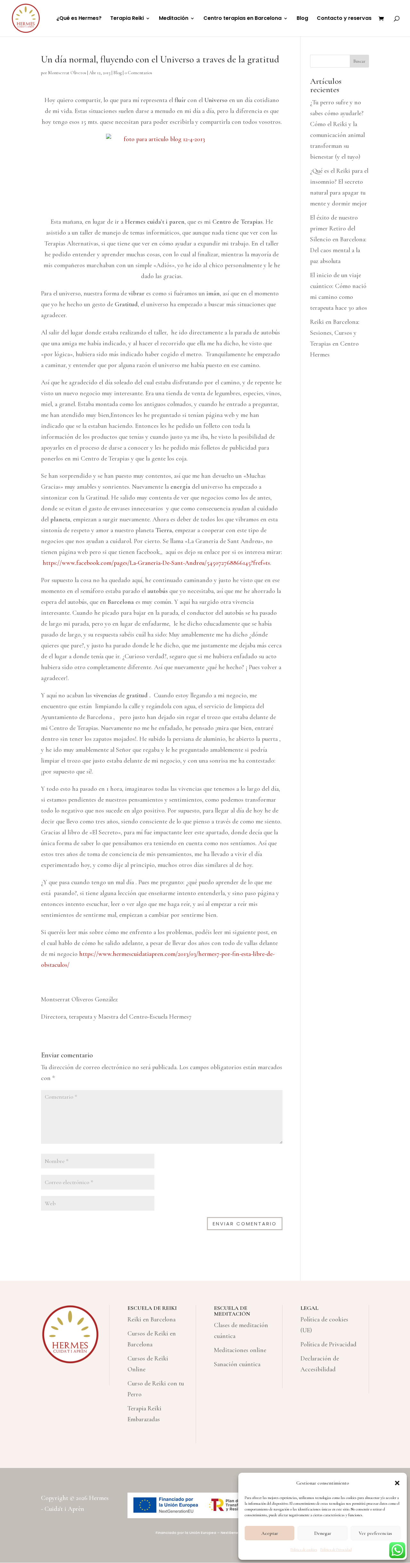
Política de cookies (304, 1549)
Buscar (359, 61)
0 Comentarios (138, 73)
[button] (397, 1483)
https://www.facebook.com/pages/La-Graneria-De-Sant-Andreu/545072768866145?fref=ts (156, 563)
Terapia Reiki (127, 19)
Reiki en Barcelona (151, 1319)
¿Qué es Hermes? (79, 19)
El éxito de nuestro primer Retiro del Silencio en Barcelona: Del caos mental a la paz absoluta (338, 239)
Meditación (173, 19)
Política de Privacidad (336, 1549)
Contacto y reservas (344, 19)
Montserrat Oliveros (67, 73)
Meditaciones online (240, 1350)
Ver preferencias (375, 1533)
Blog (302, 19)
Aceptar (269, 1533)
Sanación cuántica (237, 1364)
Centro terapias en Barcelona (242, 19)
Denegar (322, 1533)
